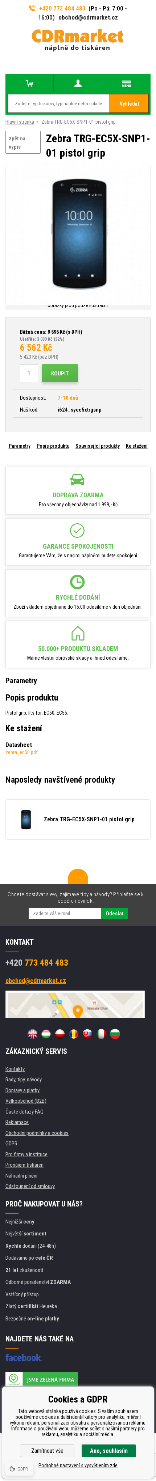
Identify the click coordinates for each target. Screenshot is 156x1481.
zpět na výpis (17, 142)
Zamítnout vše (47, 1450)
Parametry (19, 446)
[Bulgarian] (115, 1034)
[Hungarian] (46, 1034)
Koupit (60, 373)
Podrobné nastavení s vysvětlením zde (78, 1465)
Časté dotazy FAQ (24, 1111)
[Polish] (60, 1034)
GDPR (11, 1143)
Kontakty (15, 1069)
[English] (32, 1034)
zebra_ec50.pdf (21, 752)
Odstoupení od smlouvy (30, 1186)
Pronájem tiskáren (24, 1165)
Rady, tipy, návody (23, 1079)
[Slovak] (87, 1034)
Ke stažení (137, 446)
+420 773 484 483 (62, 8)
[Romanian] (74, 1034)
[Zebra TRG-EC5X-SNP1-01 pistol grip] (78, 233)
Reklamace (17, 1122)
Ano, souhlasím (109, 1450)
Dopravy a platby (22, 1090)
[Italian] (101, 1034)
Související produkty (97, 446)
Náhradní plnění (21, 1176)
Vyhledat (129, 104)
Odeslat (114, 913)
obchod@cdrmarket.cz (88, 17)
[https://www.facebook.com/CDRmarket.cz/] (23, 1357)
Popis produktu (53, 446)
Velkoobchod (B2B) (25, 1101)
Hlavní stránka (19, 122)
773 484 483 (36, 963)
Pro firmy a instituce (26, 1154)
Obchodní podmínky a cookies (37, 1133)
